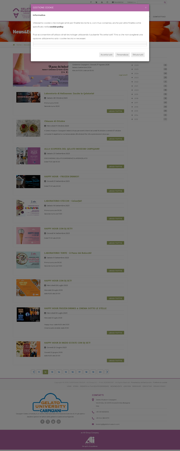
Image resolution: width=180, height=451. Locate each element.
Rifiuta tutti (138, 55)
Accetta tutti (106, 55)
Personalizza (122, 55)
